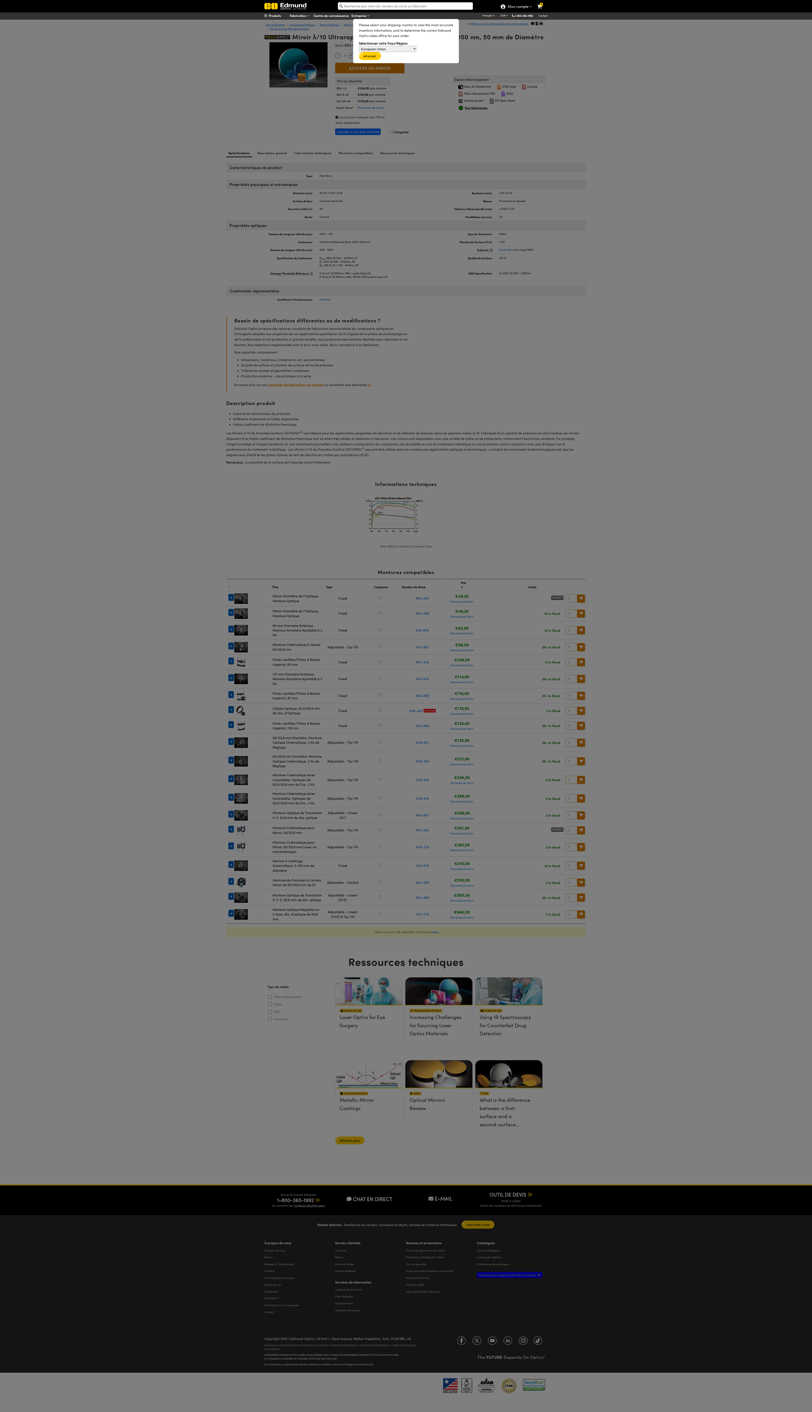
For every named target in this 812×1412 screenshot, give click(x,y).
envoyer (369, 56)
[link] (542, 3)
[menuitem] (280, 15)
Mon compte (518, 7)
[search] (405, 6)
